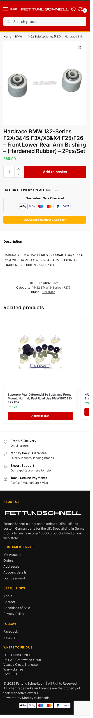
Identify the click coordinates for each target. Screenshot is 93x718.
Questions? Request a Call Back (45, 219)
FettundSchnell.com (30, 683)
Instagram (10, 637)
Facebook (10, 631)
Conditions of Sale (16, 608)
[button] (80, 47)
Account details (14, 572)
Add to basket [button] (40, 415)
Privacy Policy (13, 614)
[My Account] (73, 9)
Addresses (11, 566)
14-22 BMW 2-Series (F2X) (43, 36)
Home (7, 36)
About (7, 596)
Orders (8, 560)
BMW (18, 36)
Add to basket (55, 172)
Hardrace (48, 292)
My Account (12, 554)
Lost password (14, 578)
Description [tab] (12, 241)
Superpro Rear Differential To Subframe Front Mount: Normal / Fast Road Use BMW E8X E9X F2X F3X (40, 398)
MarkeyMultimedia (36, 698)
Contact (9, 602)
